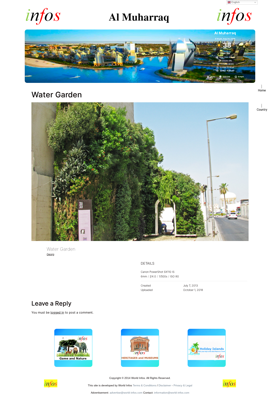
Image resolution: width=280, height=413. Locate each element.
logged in (57, 312)
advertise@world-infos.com (126, 392)
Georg (50, 254)
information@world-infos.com (171, 392)
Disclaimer (164, 385)
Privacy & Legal (183, 385)
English (235, 2)
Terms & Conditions (144, 385)
